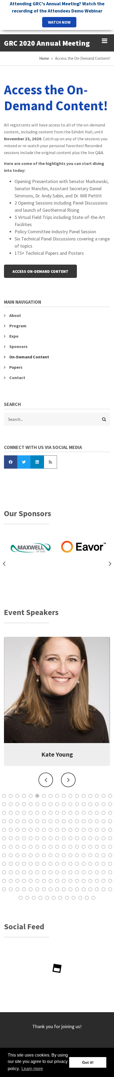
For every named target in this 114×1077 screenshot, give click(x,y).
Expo (14, 336)
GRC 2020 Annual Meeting (47, 43)
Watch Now (59, 22)
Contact (17, 377)
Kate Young (57, 754)
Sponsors (18, 346)
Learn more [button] (32, 1068)
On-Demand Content (29, 356)
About (15, 315)
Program (18, 325)
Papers (16, 367)
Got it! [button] (88, 1062)
